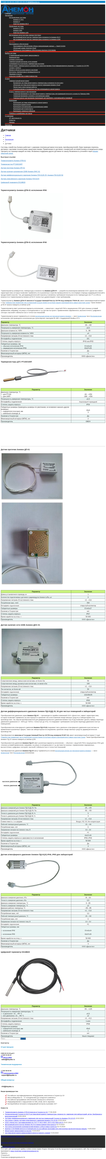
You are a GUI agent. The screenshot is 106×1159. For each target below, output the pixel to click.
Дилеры (11, 122)
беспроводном (96, 316)
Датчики (12, 42)
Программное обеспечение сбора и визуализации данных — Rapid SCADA (39, 46)
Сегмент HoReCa (15, 68)
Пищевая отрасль (15, 74)
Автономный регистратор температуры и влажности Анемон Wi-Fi (36, 37)
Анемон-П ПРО (18, 28)
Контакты (8, 125)
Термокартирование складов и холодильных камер (31, 96)
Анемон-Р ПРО (18, 20)
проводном (82, 316)
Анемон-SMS (17, 30)
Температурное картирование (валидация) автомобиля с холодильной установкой (42, 98)
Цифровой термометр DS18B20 (13, 182)
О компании (9, 116)
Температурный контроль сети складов (23, 62)
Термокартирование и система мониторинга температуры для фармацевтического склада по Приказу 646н (51, 94)
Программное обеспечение (18, 44)
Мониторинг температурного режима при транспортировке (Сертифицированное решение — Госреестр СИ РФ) (49, 66)
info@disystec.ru (33, 2)
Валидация (13, 100)
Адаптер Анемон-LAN (20, 32)
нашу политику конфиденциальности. (24, 1151)
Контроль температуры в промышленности (24, 72)
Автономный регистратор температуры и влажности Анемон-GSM (36, 39)
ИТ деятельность (15, 118)
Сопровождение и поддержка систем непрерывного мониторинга (36, 89)
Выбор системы (10, 53)
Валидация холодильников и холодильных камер (30, 107)
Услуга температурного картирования (22, 92)
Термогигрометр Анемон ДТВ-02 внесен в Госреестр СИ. (26, 1112)
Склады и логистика (16, 59)
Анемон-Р (16, 22)
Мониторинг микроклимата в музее (18, 1131)
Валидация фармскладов (22, 105)
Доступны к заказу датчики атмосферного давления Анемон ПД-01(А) (31, 1120)
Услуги (7, 79)
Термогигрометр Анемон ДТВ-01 (13, 161)
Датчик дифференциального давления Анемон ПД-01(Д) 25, (24, 175)
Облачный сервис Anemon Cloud (24, 48)
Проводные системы (16, 26)
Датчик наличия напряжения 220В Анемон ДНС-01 (20, 171)
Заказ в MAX (7, 1057)
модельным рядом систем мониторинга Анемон (53, 316)
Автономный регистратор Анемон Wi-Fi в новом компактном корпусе (30, 1124)
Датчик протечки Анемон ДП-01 (13, 168)
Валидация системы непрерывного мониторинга (30, 102)
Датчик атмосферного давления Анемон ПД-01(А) (20, 179)
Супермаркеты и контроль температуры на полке (26, 64)
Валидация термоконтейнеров (24, 111)
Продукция (9, 15)
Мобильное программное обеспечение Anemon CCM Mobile (34, 50)
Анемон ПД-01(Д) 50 (55, 175)
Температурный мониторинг (19, 81)
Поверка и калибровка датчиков (20, 113)
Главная (8, 13)
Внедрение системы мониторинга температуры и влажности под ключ (38, 83)
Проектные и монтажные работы (25, 87)
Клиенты (12, 120)
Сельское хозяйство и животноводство (23, 76)
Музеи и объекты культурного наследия (23, 70)
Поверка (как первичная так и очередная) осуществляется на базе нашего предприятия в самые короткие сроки (47, 303)
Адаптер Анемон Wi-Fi (21, 24)
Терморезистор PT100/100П (11, 164)
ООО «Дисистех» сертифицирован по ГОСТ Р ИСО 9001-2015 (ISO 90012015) (34, 1122)
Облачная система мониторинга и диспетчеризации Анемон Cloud (36, 85)
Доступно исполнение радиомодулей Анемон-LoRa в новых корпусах (31, 1127)
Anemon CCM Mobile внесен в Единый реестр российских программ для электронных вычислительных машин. (46, 1129)
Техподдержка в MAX (10, 1073)
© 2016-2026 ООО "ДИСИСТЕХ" (13, 1136)
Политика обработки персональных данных (17, 1143)
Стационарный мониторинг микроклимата (24, 55)
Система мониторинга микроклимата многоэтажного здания (27, 1133)
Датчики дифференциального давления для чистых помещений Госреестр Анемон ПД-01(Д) (40, 1118)
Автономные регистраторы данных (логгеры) (25, 35)
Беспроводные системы (17, 17)
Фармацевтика (14, 57)
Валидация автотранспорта (23, 109)
